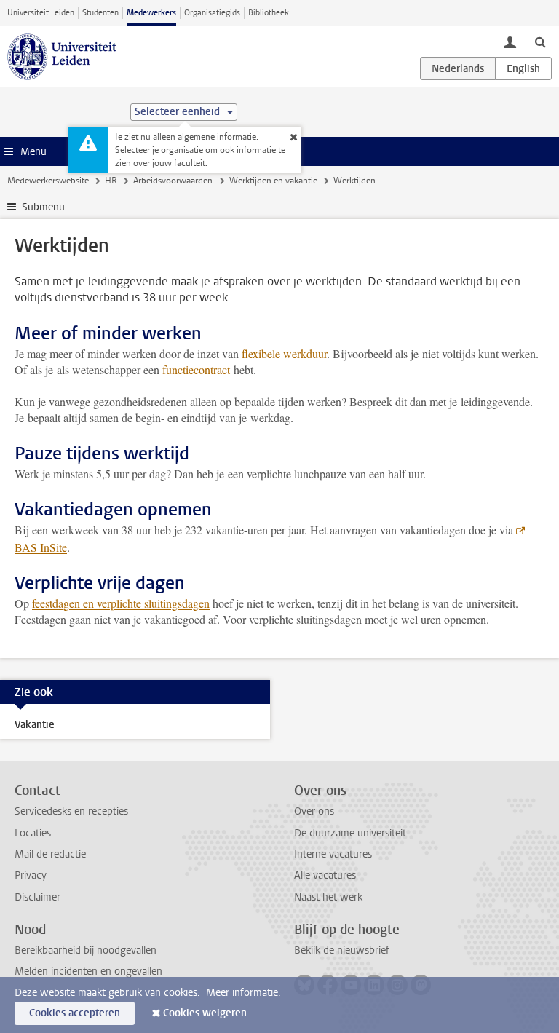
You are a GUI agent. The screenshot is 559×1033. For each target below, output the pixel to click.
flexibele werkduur (284, 353)
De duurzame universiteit (350, 833)
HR (111, 180)
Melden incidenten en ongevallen (88, 971)
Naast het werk (328, 897)
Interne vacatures (333, 854)
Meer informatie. (243, 993)
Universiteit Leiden (40, 12)
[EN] (523, 68)
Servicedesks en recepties (71, 811)
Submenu (43, 207)
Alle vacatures (325, 875)
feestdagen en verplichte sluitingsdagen (121, 603)
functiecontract (196, 369)
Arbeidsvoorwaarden (173, 180)
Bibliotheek (268, 12)
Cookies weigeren (205, 1013)
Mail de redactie (50, 854)
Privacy (31, 875)
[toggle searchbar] (540, 41)
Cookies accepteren (74, 1013)
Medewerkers (151, 12)
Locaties (33, 833)
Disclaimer (37, 897)
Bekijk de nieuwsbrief (341, 950)
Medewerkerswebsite (48, 180)
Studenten (100, 12)
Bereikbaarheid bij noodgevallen (85, 950)
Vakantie (35, 725)
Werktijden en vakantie (273, 180)
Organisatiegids (212, 12)
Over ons (314, 811)
